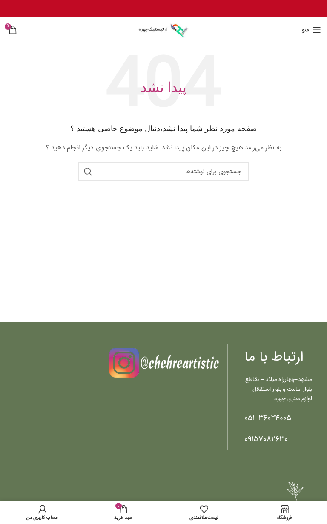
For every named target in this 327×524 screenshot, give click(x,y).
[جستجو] (88, 171)
